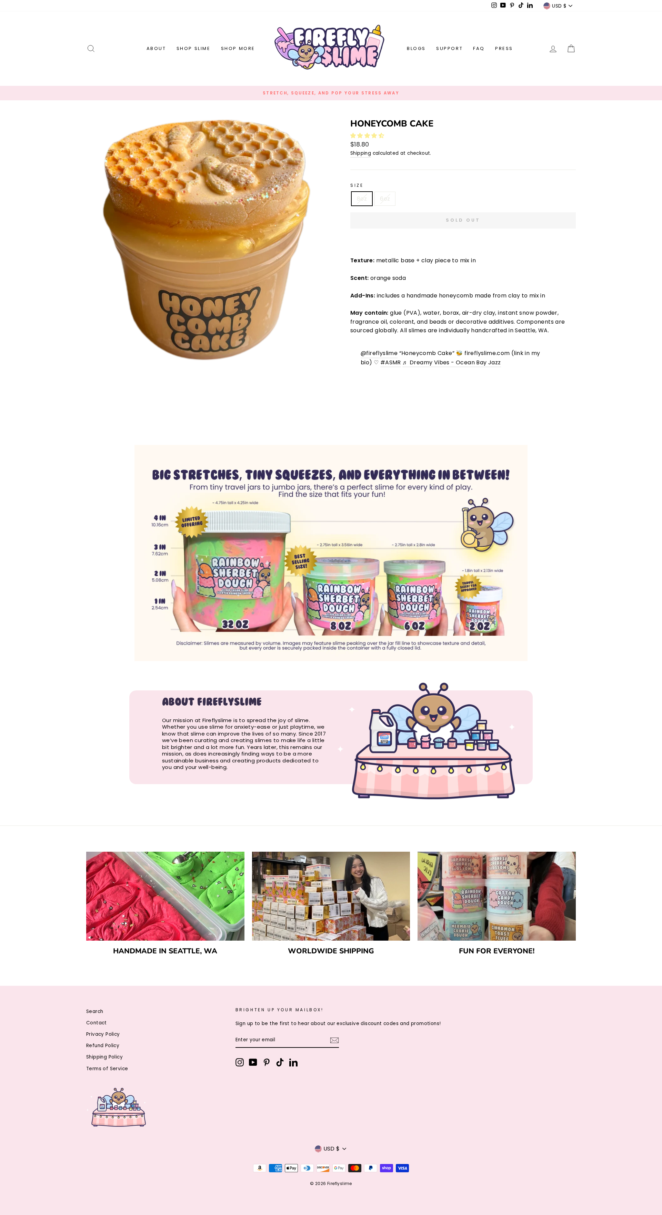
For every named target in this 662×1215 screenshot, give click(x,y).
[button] (367, 136)
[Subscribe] (334, 1040)
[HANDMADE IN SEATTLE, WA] (165, 896)
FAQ (479, 48)
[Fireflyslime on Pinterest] (266, 1062)
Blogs (416, 48)
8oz (362, 199)
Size (356, 185)
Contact (96, 1023)
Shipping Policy (104, 1057)
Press (504, 48)
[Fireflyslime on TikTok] (280, 1062)
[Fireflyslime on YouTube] (253, 1062)
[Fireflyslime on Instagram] (239, 1062)
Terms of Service (107, 1068)
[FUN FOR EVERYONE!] (497, 896)
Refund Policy (102, 1045)
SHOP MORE (238, 48)
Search (94, 1011)
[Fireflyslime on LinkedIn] (293, 1062)
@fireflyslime (379, 353)
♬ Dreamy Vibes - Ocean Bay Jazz (451, 362)
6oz (385, 199)
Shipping (360, 153)
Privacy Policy (103, 1034)
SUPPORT (449, 48)
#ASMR (390, 362)
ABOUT (156, 48)
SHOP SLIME (194, 48)
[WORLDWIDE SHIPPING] (331, 896)
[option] (331, 93)
